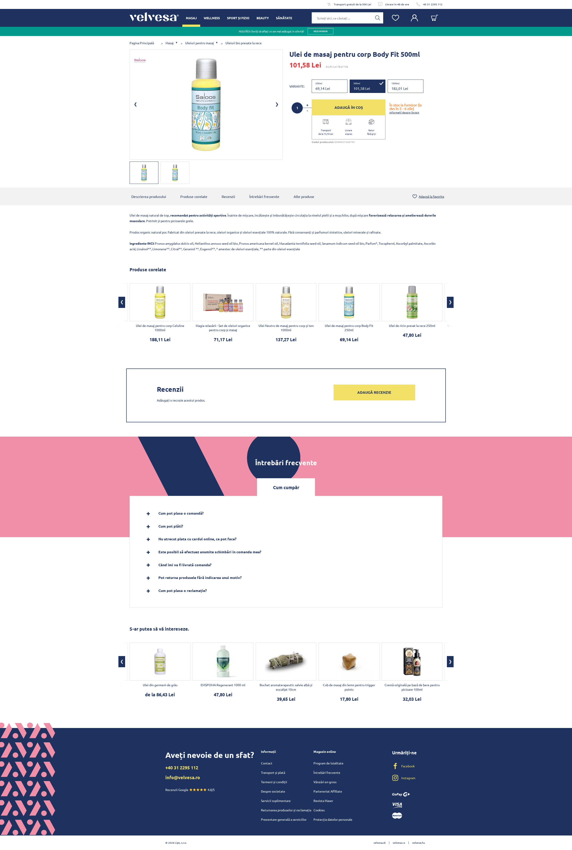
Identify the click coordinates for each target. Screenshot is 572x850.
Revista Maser (323, 801)
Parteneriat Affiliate (327, 791)
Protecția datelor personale (332, 819)
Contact (266, 763)
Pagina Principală (142, 43)
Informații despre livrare (404, 112)
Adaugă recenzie (374, 392)
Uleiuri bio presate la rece (243, 43)
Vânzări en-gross (324, 782)
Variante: (297, 86)
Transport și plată (273, 772)
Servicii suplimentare (276, 801)
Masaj (170, 43)
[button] (121, 302)
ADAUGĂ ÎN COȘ (348, 107)
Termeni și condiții (274, 782)
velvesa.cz (399, 842)
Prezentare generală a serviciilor (284, 819)
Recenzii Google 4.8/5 (190, 790)
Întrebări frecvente (264, 196)
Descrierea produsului (148, 196)
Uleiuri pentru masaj (199, 43)
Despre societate (273, 791)
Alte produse (304, 196)
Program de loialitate (328, 763)
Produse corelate (193, 196)
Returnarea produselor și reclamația (286, 810)
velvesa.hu (418, 842)
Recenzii (228, 196)
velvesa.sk (380, 842)
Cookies (319, 810)
